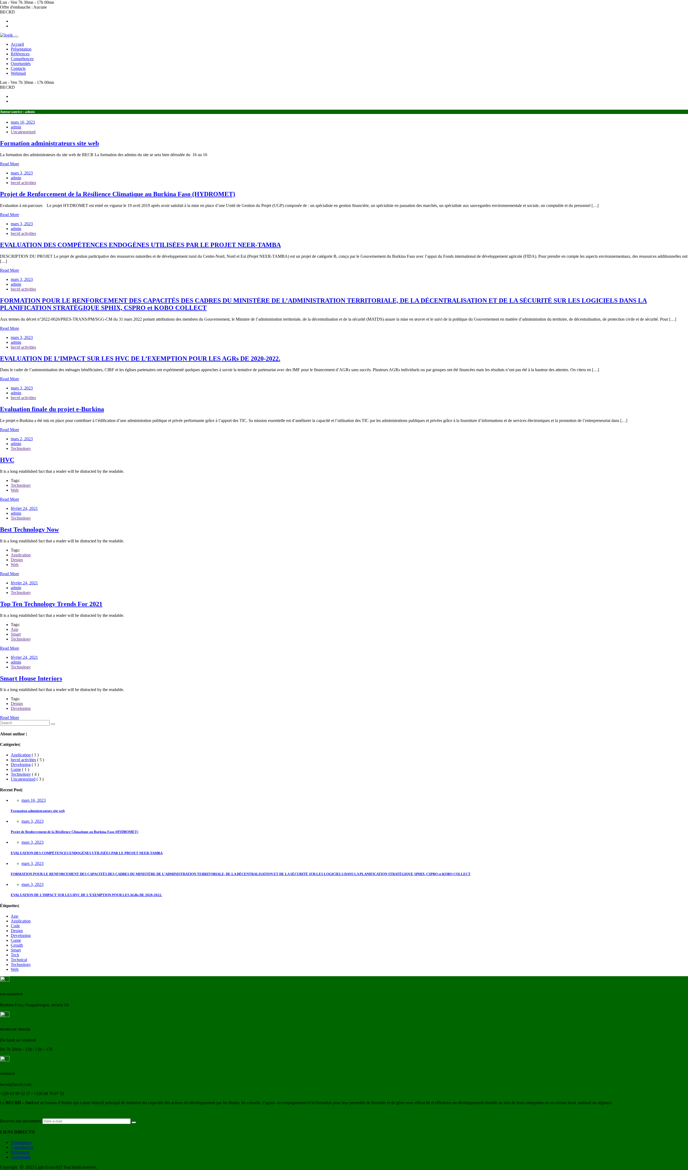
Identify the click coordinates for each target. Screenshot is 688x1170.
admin (16, 127)
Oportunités (21, 1157)
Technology (21, 448)
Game (16, 769)
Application (21, 555)
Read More (9, 164)
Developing (21, 708)
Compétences (22, 1147)
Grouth (17, 945)
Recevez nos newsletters (20, 1121)
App (14, 629)
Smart (16, 634)
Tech (15, 955)
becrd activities (23, 182)
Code (15, 926)
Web (15, 490)
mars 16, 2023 (34, 800)
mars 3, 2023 (33, 821)
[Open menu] (16, 36)
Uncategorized (23, 132)
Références (20, 1152)
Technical (19, 959)
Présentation (21, 1142)
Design (17, 559)
